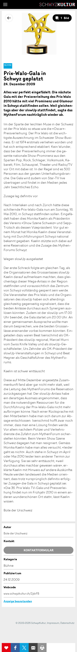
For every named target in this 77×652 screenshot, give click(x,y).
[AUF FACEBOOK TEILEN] (15, 647)
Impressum (53, 623)
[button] (5, 4)
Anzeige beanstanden (18, 601)
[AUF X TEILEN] (24, 647)
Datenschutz (67, 623)
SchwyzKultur (57, 4)
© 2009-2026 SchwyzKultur (31, 623)
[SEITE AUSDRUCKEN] (42, 647)
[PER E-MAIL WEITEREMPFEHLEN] (33, 647)
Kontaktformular (39, 550)
